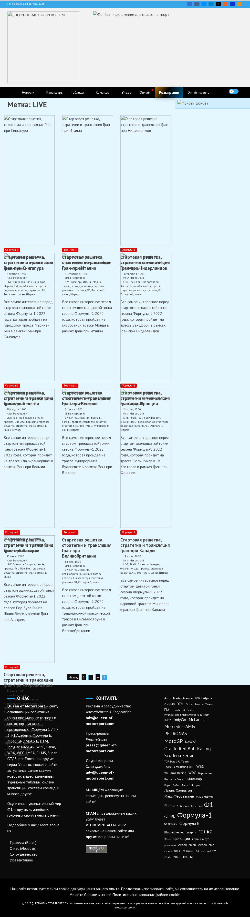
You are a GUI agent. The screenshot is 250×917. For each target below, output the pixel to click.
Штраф (163, 572)
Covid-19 (169, 704)
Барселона (205, 773)
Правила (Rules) (23, 842)
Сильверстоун (81, 578)
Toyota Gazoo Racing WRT (179, 767)
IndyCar (180, 719)
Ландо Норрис (191, 785)
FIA (166, 709)
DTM (180, 704)
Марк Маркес (204, 796)
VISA (232, 4)
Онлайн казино (198, 92)
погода (97, 574)
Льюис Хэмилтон (178, 790)
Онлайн (145, 92)
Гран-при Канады (148, 564)
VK (189, 4)
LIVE (67, 569)
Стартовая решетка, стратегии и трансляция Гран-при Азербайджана (28, 680)
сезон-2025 (209, 851)
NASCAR (191, 742)
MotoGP (173, 741)
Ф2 (165, 816)
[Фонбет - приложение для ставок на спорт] (131, 14)
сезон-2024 (190, 851)
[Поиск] (244, 91)
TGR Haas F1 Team (176, 761)
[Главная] (12, 92)
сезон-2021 (207, 845)
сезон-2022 (172, 851)
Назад (73, 677)
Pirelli (74, 569)
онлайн (87, 574)
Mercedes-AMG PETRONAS (179, 729)
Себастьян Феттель (189, 806)
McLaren (196, 719)
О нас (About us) (23, 848)
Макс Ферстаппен (179, 796)
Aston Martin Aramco (178, 698)
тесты (187, 856)
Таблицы (77, 92)
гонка (205, 831)
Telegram (211, 4)
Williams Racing (175, 773)
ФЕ (172, 816)
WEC (200, 766)
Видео (126, 92)
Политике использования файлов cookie (146, 894)
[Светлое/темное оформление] (234, 91)
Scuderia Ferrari (179, 755)
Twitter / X (204, 4)
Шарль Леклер (174, 832)
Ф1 (75, 582)
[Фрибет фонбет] (192, 103)
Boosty (225, 4)
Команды (103, 92)
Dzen (218, 4)
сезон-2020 (187, 845)
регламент (170, 845)
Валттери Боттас (174, 779)
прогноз (67, 578)
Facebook (196, 4)
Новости (28, 92)
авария (191, 832)
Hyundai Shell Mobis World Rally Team (186, 714)
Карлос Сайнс (172, 785)
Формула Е (189, 823)
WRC (192, 773)
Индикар (194, 778)
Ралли (169, 805)
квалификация (177, 838)
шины (96, 582)
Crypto (239, 4)
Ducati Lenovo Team (199, 704)
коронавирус (200, 839)
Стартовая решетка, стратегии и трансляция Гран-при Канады (145, 545)
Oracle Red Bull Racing (187, 748)
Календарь (54, 92)
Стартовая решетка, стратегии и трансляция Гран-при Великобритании (86, 548)
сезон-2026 (172, 857)
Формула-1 (11, 249)
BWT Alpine (203, 698)
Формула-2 (170, 824)
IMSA (167, 720)
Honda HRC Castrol (183, 710)
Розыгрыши (169, 92)
